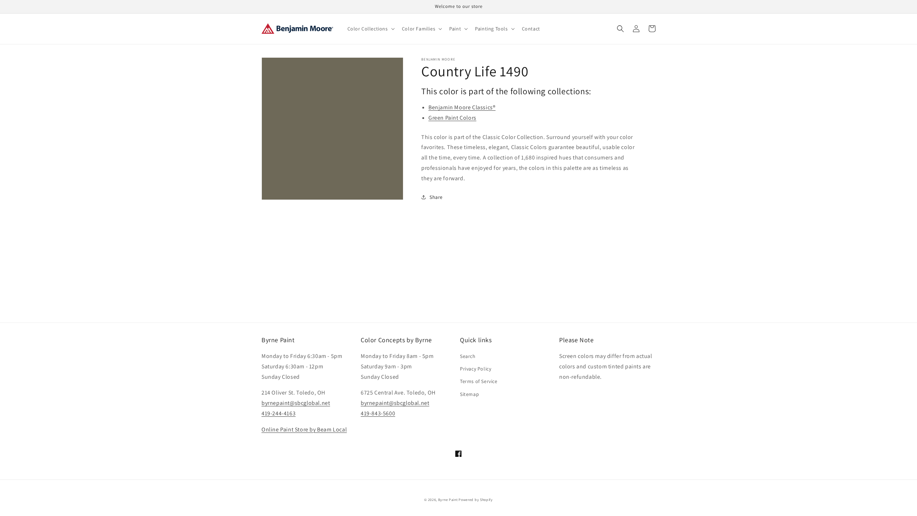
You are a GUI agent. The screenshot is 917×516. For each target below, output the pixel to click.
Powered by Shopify (475, 499)
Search (468, 356)
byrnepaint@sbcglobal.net (295, 403)
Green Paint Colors (452, 117)
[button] (370, 28)
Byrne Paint (448, 499)
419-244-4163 (278, 413)
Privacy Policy (475, 369)
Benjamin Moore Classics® (461, 107)
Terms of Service (479, 381)
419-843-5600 (378, 413)
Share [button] (436, 197)
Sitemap (469, 394)
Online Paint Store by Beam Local (304, 429)
